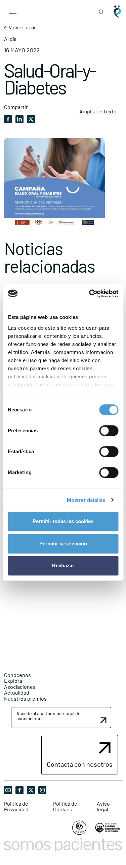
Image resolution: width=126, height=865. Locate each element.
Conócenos (17, 675)
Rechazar (63, 565)
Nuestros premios (25, 698)
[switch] (108, 430)
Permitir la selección (63, 543)
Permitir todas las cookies (63, 521)
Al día (10, 39)
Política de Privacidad (16, 806)
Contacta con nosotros (80, 764)
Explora (13, 680)
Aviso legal (103, 806)
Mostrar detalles (86, 500)
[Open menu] (12, 11)
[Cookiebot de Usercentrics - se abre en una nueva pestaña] (89, 293)
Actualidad (16, 692)
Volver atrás (22, 27)
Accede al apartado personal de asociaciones (48, 715)
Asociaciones (20, 686)
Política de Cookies (65, 806)
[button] (61, 717)
